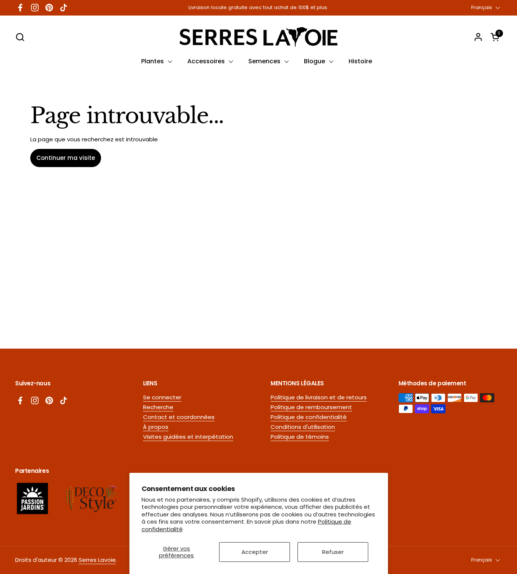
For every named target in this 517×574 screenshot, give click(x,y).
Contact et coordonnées (179, 417)
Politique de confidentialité (309, 417)
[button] (20, 37)
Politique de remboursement (311, 407)
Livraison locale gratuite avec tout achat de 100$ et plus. (258, 7)
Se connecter (162, 397)
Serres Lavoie (97, 560)
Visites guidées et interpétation (188, 437)
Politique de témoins (300, 437)
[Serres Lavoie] (258, 37)
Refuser (333, 552)
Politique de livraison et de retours (319, 397)
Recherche (158, 407)
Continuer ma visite (65, 158)
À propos (155, 427)
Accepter (254, 552)
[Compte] (478, 37)
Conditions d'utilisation (303, 427)
